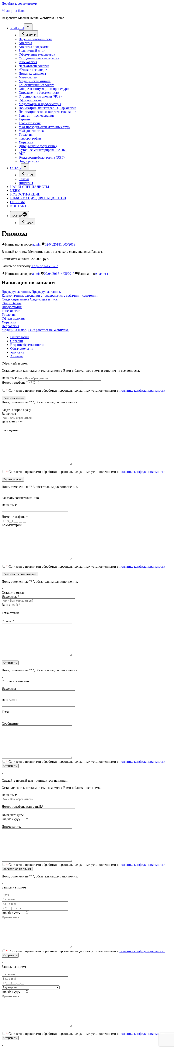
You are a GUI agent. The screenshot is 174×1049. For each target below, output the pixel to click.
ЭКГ (22, 153)
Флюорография (30, 138)
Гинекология (28, 62)
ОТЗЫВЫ (17, 202)
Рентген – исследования (36, 115)
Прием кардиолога (32, 73)
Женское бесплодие (33, 69)
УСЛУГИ (17, 28)
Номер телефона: (15, 382)
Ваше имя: (9, 378)
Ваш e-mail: (11, 604)
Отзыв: (8, 621)
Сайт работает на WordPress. (48, 330)
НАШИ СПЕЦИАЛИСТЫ (29, 187)
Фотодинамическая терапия (39, 58)
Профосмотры (12, 307)
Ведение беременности (35, 39)
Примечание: (11, 826)
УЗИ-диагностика (32, 131)
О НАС (15, 168)
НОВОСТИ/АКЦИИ (25, 194)
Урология (25, 134)
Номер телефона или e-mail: (23, 806)
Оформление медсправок (37, 54)
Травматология (30, 123)
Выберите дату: (13, 815)
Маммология (28, 77)
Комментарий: (12, 525)
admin (36, 244)
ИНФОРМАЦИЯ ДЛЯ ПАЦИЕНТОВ (38, 198)
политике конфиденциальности (142, 390)
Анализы (25, 43)
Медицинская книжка (35, 81)
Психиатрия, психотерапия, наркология (47, 108)
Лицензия (26, 183)
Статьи (24, 179)
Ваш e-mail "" (12, 422)
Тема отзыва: (11, 613)
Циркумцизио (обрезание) (38, 146)
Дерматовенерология (34, 66)
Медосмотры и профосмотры (40, 104)
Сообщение (10, 430)
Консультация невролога (36, 85)
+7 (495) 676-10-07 (44, 266)
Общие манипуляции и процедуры (44, 89)
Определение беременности (39, 92)
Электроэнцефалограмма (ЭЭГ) (42, 157)
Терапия (25, 119)
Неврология (10, 326)
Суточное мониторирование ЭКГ (43, 150)
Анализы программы (34, 47)
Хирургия (26, 142)
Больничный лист (32, 50)
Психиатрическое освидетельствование (47, 111)
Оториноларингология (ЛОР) (40, 96)
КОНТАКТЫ (19, 206)
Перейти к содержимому (20, 3)
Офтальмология (30, 100)
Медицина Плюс (14, 11)
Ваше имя (9, 413)
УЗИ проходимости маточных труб (44, 127)
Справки (16, 341)
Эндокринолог (29, 161)
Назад (29, 223)
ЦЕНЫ (15, 190)
